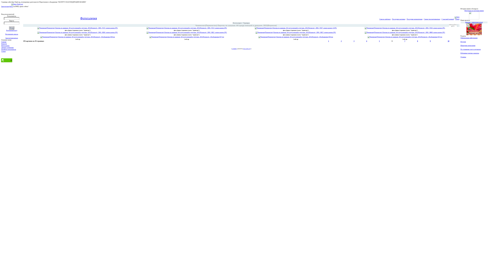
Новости (4, 44)
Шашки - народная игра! (474, 22)
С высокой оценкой (448, 19)
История (463, 42)
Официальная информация (469, 38)
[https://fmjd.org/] (17, 4)
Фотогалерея (5, 46)
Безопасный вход (11, 30)
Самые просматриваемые (432, 19)
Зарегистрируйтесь (7, 6)
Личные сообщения (7, 48)
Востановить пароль (11, 34)
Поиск (457, 19)
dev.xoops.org (247, 48)
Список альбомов (385, 19)
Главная (3, 42)
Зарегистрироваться (11, 38)
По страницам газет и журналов (470, 49)
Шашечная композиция (467, 45)
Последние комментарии (414, 19)
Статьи (3, 51)
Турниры (246, 23)
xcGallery (234, 48)
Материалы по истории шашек (474, 11)
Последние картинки (398, 19)
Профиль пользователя (8, 49)
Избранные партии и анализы (469, 53)
